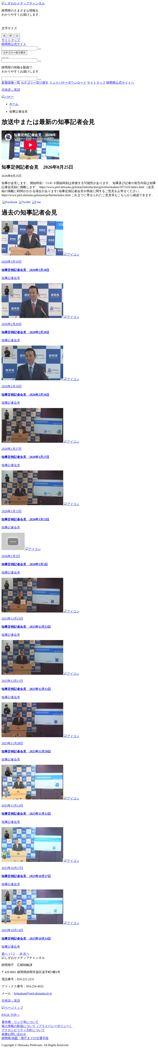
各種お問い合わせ (14, 1034)
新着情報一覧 (11, 82)
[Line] (36, 202)
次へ (26, 953)
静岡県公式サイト (14, 44)
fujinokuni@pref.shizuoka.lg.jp (33, 993)
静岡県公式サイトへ (120, 82)
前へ (5, 953)
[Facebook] (10, 202)
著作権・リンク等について (20, 1022)
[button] (3, 57)
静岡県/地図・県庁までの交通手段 (25, 1038)
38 (20, 953)
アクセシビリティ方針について (23, 1030)
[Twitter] (24, 202)
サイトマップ (11, 40)
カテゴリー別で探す (14, 52)
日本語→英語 (11, 89)
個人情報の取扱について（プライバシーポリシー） (37, 1026)
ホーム (13, 104)
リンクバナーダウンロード (67, 82)
